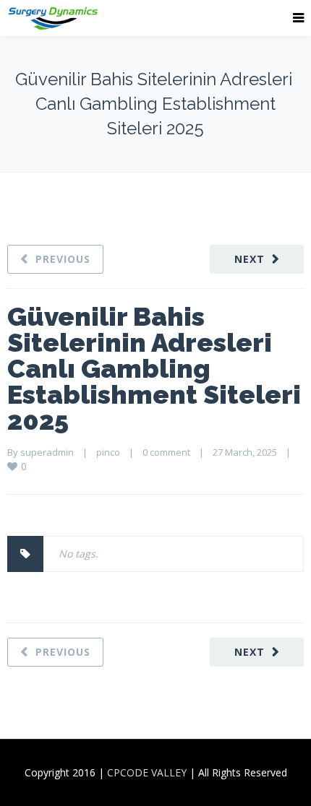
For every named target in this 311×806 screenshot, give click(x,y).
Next (249, 259)
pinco (108, 452)
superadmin (47, 452)
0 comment (166, 452)
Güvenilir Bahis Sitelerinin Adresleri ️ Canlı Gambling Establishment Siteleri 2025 (154, 368)
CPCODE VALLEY (147, 772)
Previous (62, 259)
